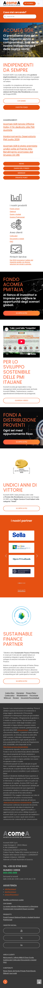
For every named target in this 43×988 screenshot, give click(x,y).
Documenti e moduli (17, 239)
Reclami (16, 698)
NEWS (21, 164)
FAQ (11, 241)
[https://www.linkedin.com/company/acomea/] (21, 945)
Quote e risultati (15, 214)
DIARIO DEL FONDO (21, 168)
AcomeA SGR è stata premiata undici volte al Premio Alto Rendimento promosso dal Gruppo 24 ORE (20, 150)
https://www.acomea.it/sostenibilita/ (15, 747)
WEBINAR (21, 173)
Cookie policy (9, 695)
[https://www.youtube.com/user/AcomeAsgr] (21, 931)
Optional (13, 211)
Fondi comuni (15, 209)
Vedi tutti (21, 590)
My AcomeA (29, 3)
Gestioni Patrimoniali (17, 217)
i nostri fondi (21, 107)
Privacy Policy (31, 693)
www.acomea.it (22, 730)
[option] (21, 555)
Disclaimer (20, 693)
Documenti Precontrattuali (30, 698)
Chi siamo (21, 101)
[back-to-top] (39, 981)
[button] (6, 556)
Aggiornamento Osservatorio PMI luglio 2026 (19, 138)
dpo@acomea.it (10, 892)
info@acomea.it (10, 889)
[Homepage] (11, 3)
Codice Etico (9, 693)
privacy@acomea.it (11, 895)
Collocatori (14, 236)
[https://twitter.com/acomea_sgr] (21, 938)
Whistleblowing (22, 695)
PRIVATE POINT (22, 177)
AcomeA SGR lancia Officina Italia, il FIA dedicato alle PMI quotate (18, 127)
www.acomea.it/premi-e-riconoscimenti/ (17, 802)
